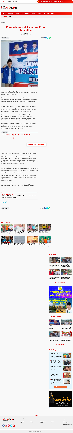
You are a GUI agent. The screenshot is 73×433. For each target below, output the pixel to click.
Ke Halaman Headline (60, 282)
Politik (52, 13)
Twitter (12, 427)
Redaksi (64, 421)
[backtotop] (36, 416)
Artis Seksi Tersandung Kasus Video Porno (56, 367)
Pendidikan (46, 13)
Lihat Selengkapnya (60, 386)
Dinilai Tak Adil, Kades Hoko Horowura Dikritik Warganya (54, 327)
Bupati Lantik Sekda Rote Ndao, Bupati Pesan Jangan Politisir (56, 361)
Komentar (6, 37)
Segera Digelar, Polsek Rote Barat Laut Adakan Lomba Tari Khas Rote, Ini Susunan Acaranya (66, 339)
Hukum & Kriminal (55, 316)
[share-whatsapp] (50, 38)
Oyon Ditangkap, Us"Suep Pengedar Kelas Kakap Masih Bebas (54, 265)
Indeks (4, 13)
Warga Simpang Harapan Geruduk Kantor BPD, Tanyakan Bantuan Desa (66, 265)
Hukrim (39, 13)
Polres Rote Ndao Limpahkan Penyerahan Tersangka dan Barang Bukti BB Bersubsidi (56, 355)
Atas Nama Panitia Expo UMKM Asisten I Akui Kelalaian (52, 1)
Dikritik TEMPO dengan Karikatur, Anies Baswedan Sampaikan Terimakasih (55, 374)
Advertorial (11, 13)
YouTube (15, 427)
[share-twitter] (47, 38)
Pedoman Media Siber (67, 424)
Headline (33, 13)
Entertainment (25, 13)
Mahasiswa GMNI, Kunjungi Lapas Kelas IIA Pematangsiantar (54, 277)
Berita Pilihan (53, 255)
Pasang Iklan (66, 422)
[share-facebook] (45, 38)
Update (41, 144)
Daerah (17, 13)
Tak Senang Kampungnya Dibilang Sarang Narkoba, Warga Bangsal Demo (66, 327)
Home (4, 1)
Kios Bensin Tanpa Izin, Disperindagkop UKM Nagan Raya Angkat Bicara (66, 277)
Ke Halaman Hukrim (60, 344)
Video (5, 16)
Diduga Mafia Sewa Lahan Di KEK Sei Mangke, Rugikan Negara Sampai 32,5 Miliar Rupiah (19, 196)
